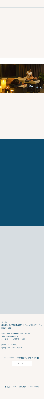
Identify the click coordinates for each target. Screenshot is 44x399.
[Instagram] (22, 353)
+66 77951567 (25, 333)
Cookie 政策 (34, 387)
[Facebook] (18, 353)
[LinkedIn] (31, 353)
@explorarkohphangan (11, 347)
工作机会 (6, 387)
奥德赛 (4, 304)
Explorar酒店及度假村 (12, 129)
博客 (14, 387)
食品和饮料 (34, 304)
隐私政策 (22, 387)
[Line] (27, 353)
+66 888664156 (11, 336)
